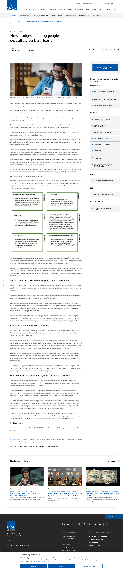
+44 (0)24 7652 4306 (68, 539)
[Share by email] (118, 49)
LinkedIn (3, 283)
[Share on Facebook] (106, 49)
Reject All (61, 566)
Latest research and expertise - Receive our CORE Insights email (105, 67)
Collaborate (79, 9)
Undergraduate (26, 442)
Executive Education (65, 9)
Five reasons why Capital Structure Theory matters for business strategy (25, 493)
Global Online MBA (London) (103, 180)
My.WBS (97, 3)
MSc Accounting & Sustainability (100, 126)
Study (35, 9)
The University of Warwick (83, 3)
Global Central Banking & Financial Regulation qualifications (103, 165)
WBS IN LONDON (109, 3)
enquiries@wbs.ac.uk (69, 536)
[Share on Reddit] (114, 49)
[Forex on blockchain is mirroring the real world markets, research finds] (103, 476)
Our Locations (12, 545)
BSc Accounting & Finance (103, 105)
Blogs (94, 9)
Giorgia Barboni (15, 439)
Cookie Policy (47, 561)
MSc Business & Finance (102, 119)
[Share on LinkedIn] (110, 49)
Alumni (108, 9)
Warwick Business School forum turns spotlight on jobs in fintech (65, 492)
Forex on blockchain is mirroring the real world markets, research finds (102, 493)
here (56, 446)
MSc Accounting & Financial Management (103, 157)
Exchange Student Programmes (105, 99)
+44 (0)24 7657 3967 (68, 550)
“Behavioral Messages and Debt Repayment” (54, 428)
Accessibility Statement (98, 536)
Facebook (3, 280)
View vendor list (37, 561)
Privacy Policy (94, 542)
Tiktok (3, 293)
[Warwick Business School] (12, 6)
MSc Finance (67, 439)
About (28, 9)
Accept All (34, 566)
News (87, 9)
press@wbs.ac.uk (67, 548)
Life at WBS (43, 9)
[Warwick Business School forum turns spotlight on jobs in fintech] (65, 476)
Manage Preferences (89, 566)
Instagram (3, 290)
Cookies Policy (95, 545)
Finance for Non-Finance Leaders (102, 209)
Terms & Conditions (96, 539)
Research (53, 9)
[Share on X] (103, 49)
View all (111, 461)
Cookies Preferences (97, 548)
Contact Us (24, 545)
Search (114, 9)
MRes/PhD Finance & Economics (104, 194)
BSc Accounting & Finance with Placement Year (105, 92)
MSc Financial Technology (103, 138)
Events (101, 9)
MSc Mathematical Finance (103, 132)
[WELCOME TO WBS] (11, 21)
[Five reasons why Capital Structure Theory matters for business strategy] (27, 476)
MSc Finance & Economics (102, 144)
